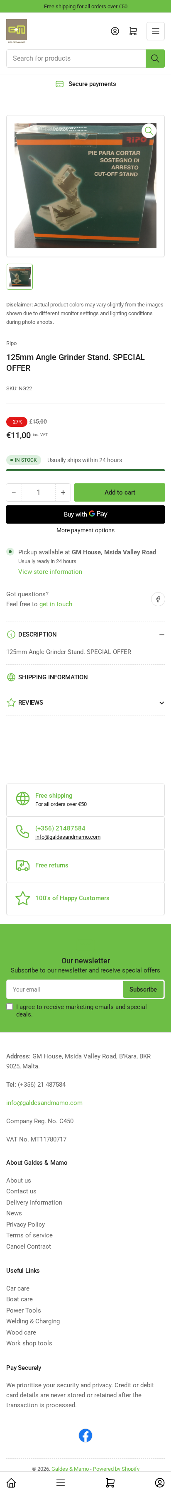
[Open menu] (156, 31)
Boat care (19, 1299)
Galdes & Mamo (70, 1469)
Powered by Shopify (116, 1469)
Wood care (21, 1332)
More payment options (85, 530)
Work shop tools (29, 1343)
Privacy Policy (25, 1224)
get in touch (55, 604)
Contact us (21, 1191)
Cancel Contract (28, 1246)
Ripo (11, 343)
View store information (50, 572)
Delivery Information (34, 1202)
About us (18, 1180)
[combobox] (85, 58)
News (14, 1213)
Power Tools (23, 1310)
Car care (17, 1288)
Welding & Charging (33, 1321)
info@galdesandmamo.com (67, 837)
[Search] (155, 58)
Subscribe (143, 989)
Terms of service (29, 1235)
